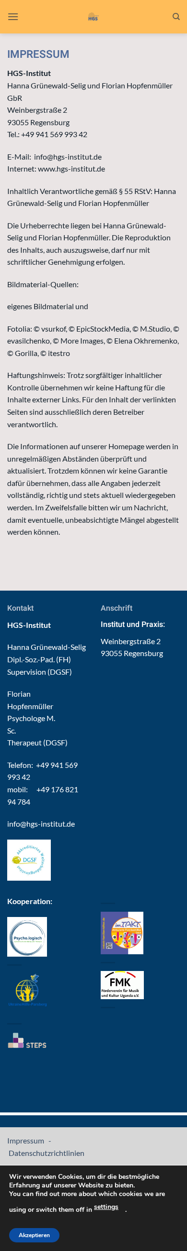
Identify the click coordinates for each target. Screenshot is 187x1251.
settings (106, 1206)
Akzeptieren (34, 1235)
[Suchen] (176, 17)
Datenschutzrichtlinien (45, 1152)
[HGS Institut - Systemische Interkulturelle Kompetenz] (93, 16)
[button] (13, 16)
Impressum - (30, 1140)
